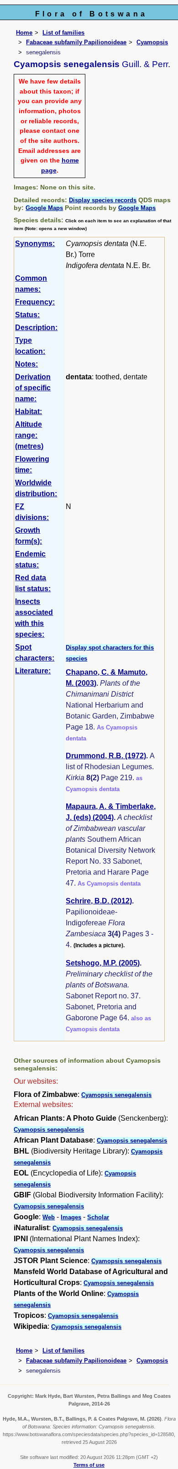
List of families (63, 32)
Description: (36, 327)
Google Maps (44, 208)
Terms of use (89, 1465)
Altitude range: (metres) (29, 435)
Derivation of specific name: (33, 388)
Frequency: (35, 302)
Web (48, 1217)
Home (24, 32)
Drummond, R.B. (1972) (106, 756)
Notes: (26, 364)
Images (71, 1217)
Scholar (98, 1217)
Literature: (33, 671)
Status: (27, 315)
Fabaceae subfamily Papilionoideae (76, 42)
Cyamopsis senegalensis (116, 1094)
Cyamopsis (152, 42)
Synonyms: (35, 243)
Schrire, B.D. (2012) (99, 901)
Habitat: (28, 411)
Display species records (102, 200)
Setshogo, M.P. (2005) (103, 963)
